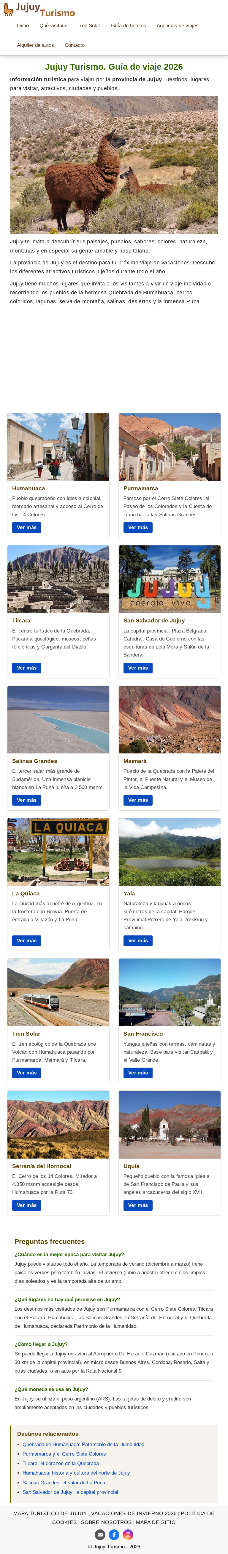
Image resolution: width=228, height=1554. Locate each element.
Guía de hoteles (128, 25)
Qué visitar (51, 25)
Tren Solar (88, 25)
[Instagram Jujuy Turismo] (128, 1534)
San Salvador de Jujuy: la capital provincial (70, 1492)
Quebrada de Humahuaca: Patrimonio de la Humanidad (83, 1444)
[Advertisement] (114, 353)
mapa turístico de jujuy (50, 1513)
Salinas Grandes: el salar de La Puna (64, 1483)
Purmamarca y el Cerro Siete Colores (64, 1454)
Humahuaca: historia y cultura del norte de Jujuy (76, 1473)
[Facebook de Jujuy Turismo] (114, 1534)
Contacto (75, 45)
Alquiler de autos (35, 45)
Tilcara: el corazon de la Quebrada (61, 1463)
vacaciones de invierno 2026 (134, 1513)
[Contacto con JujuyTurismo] (100, 1534)
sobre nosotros (106, 1522)
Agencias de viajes (178, 25)
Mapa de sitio (156, 1522)
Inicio (23, 25)
